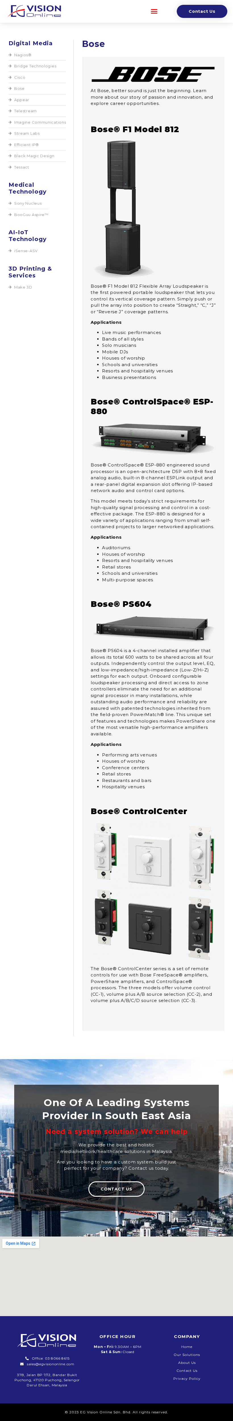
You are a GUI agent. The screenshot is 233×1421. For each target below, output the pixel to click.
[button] (154, 11)
